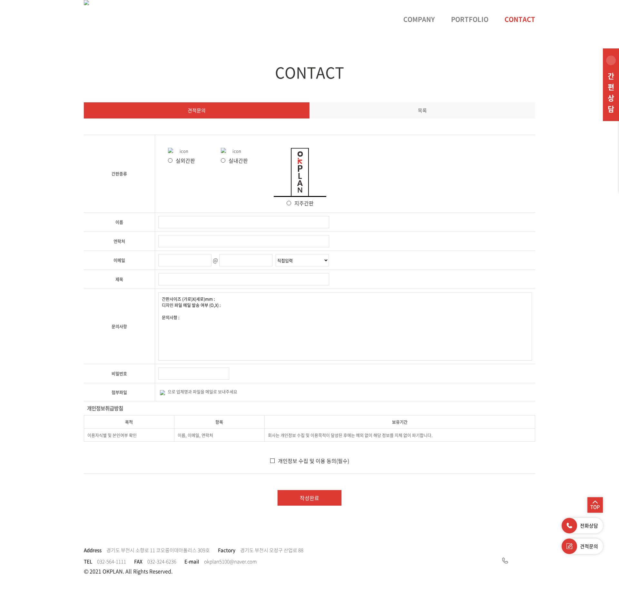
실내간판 (238, 160)
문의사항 (119, 326)
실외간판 (185, 160)
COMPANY (419, 19)
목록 (422, 110)
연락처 (119, 241)
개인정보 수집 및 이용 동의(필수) (313, 461)
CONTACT (520, 19)
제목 (119, 279)
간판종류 (119, 173)
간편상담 (611, 92)
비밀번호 (119, 373)
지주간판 (304, 203)
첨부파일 (119, 392)
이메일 (119, 260)
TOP (595, 506)
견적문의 (197, 110)
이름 (119, 222)
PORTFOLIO (469, 19)
